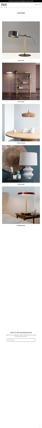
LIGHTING (5, 7)
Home (2, 7)
